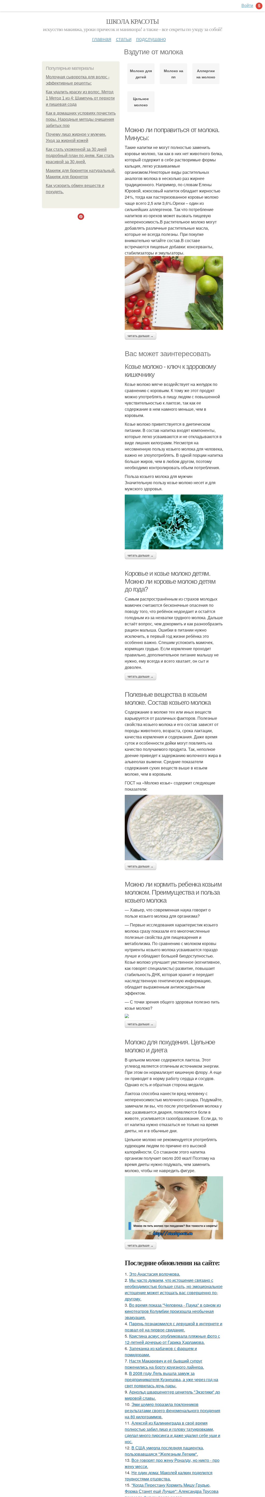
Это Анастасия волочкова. (154, 1274)
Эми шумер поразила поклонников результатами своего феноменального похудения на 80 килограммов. (172, 1410)
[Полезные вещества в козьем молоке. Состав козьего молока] (174, 827)
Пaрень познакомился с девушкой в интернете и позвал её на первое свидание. (173, 1327)
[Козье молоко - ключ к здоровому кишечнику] (174, 522)
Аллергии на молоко (205, 73)
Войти (247, 5)
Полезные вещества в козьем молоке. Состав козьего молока (167, 698)
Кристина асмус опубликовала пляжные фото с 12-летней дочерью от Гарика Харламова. (172, 1339)
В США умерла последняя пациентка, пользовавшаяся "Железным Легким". (164, 1451)
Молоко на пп (173, 73)
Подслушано (151, 38)
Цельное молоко (141, 101)
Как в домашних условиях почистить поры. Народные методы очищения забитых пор (81, 119)
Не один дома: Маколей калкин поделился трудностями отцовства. (168, 1476)
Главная (101, 38)
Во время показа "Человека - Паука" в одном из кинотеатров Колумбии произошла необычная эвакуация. (173, 1311)
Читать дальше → (140, 336)
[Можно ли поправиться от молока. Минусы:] (174, 293)
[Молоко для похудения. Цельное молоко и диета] (174, 1207)
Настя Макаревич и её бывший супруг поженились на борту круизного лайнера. (164, 1364)
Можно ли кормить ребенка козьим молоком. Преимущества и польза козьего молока (173, 892)
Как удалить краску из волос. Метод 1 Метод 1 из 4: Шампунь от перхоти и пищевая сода (80, 98)
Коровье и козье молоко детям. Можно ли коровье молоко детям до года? (170, 581)
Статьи (123, 38)
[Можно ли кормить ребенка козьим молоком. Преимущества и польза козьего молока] (174, 1016)
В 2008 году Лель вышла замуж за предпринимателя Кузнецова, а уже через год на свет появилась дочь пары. (171, 1379)
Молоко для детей (141, 73)
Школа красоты (132, 21)
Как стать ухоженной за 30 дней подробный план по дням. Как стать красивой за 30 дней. (80, 155)
